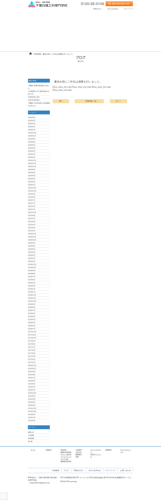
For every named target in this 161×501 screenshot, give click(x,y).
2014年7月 (31, 417)
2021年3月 (31, 228)
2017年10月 (32, 338)
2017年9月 (31, 341)
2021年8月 (31, 215)
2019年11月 (32, 267)
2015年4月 (31, 402)
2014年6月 (31, 420)
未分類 (30, 441)
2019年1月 (31, 292)
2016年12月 (32, 365)
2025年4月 (31, 151)
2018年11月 (32, 298)
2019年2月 (31, 289)
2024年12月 (32, 160)
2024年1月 (31, 185)
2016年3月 (31, 390)
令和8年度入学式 (34, 97)
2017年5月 (31, 353)
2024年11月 (32, 163)
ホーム (32, 12)
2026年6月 (31, 120)
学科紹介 (66, 12)
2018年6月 (31, 313)
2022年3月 (31, 206)
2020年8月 (31, 246)
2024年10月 (32, 166)
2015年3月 (31, 405)
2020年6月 (31, 249)
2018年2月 (31, 325)
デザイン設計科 (64, 24)
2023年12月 (32, 188)
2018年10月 (32, 301)
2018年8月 (31, 307)
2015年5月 (31, 399)
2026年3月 (31, 126)
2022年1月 (31, 209)
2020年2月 (31, 261)
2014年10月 (32, 411)
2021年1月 (31, 231)
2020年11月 (32, 237)
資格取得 (116, 12)
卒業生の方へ (97, 9)
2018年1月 (31, 329)
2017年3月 (31, 359)
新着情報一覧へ (92, 101)
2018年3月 (31, 322)
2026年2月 (31, 130)
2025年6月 (31, 145)
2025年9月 (31, 139)
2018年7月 (31, 310)
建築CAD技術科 (66, 452)
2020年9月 (31, 243)
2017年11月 (32, 335)
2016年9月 (31, 371)
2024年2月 (31, 182)
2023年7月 (31, 200)
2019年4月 (31, 283)
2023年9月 (31, 194)
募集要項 (78, 454)
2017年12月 (32, 332)
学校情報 (31, 438)
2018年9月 (31, 304)
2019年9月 (31, 270)
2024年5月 (31, 172)
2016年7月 (31, 378)
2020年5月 (31, 252)
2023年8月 (31, 197)
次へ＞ (118, 101)
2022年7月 (31, 203)
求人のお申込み (113, 9)
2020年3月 (31, 258)
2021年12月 (32, 212)
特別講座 (116, 18)
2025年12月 (32, 133)
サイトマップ (128, 9)
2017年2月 (31, 362)
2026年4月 (31, 123)
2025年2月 (31, 157)
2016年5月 (31, 384)
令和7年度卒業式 (34, 100)
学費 (77, 457)
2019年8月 (31, 273)
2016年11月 (32, 368)
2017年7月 (31, 347)
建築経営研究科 (68, 24)
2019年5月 (31, 280)
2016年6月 (31, 381)
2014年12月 (32, 408)
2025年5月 (31, 148)
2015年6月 (31, 396)
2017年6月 (31, 350)
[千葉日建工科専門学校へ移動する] (30, 53)
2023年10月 (32, 191)
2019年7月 (31, 277)
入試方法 (78, 452)
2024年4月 (31, 175)
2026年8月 (31, 117)
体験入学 (31, 432)
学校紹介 (49, 12)
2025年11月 (32, 136)
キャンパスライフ (100, 12)
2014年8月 (31, 414)
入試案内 (83, 12)
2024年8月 (31, 169)
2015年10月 (32, 393)
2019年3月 (31, 286)
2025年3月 (31, 154)
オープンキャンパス (117, 15)
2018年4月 (31, 319)
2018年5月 (31, 316)
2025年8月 (31, 142)
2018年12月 (32, 295)
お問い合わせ (125, 470)
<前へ (61, 101)
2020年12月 (32, 234)
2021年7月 (31, 218)
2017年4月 (31, 356)
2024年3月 (31, 179)
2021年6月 (31, 221)
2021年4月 (31, 224)
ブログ (66, 470)
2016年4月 (31, 387)
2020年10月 (32, 240)
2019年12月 (32, 264)
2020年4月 (31, 255)
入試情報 (31, 435)
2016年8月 (31, 374)
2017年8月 (31, 344)
